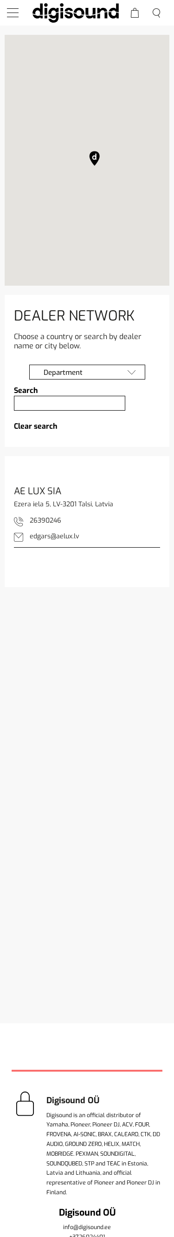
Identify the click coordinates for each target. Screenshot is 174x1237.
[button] (95, 158)
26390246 (45, 520)
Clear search (36, 426)
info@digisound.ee (87, 1227)
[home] (75, 12)
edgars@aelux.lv (54, 536)
